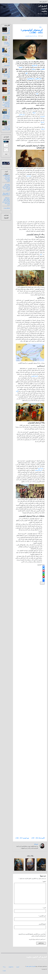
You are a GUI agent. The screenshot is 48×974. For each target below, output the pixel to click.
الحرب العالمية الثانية (8, 90)
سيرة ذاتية (35, 35)
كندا (37, 93)
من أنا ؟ (4, 966)
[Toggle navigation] (24, 18)
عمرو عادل (36, 844)
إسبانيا (33, 69)
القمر (17, 391)
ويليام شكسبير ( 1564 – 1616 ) (30, 864)
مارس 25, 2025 (41, 866)
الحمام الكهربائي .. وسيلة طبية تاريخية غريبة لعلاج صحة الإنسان (6, 178)
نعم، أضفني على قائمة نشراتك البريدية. (37, 939)
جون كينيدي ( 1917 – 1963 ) (22, 838)
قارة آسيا (28, 176)
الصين (21, 168)
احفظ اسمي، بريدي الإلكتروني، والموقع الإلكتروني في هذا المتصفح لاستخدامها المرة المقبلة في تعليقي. (32, 935)
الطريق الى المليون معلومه (42, 8)
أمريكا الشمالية (38, 470)
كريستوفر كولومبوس (29, 35)
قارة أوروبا (40, 468)
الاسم (44, 907)
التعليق (44, 881)
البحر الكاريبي (38, 78)
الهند (26, 73)
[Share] (30, 581)
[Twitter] (30, 569)
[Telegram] (30, 579)
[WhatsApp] (30, 575)
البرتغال (42, 122)
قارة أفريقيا (34, 65)
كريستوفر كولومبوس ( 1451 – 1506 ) (32, 31)
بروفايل (42, 861)
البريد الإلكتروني (42, 915)
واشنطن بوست (7, 208)
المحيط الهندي (34, 376)
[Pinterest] (30, 571)
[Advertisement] (35, 212)
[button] (2, 19)
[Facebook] (30, 567)
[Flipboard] (30, 577)
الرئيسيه (17, 966)
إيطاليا (34, 112)
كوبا (41, 254)
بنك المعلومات (10, 966)
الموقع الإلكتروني (42, 924)
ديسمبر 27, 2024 (19, 866)
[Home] (46, 19)
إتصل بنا (4, 970)
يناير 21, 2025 (31, 866)
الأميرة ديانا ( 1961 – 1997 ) (38, 838)
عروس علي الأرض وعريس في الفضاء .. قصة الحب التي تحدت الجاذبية (6, 187)
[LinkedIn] (30, 573)
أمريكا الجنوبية (30, 78)
